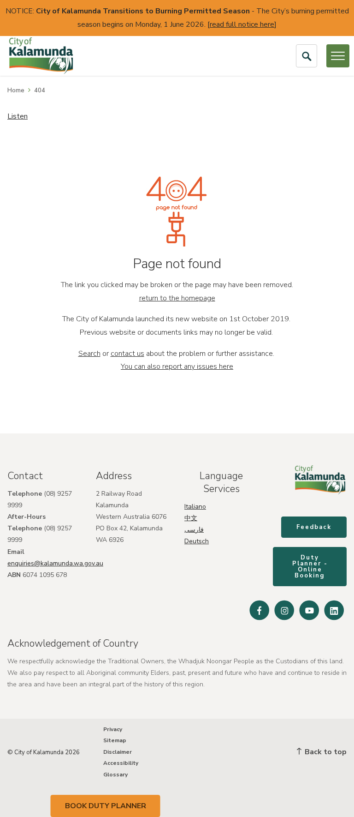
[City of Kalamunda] (41, 56)
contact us (127, 353)
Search (89, 353)
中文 (190, 518)
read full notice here (242, 24)
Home (15, 90)
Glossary (115, 774)
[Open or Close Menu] (338, 56)
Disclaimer (117, 752)
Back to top (325, 752)
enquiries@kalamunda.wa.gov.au (55, 563)
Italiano (195, 506)
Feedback (313, 527)
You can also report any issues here (177, 366)
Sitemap (114, 740)
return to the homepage (177, 298)
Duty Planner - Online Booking (310, 566)
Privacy (112, 729)
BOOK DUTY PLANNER (105, 806)
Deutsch (196, 541)
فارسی (194, 529)
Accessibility (120, 763)
